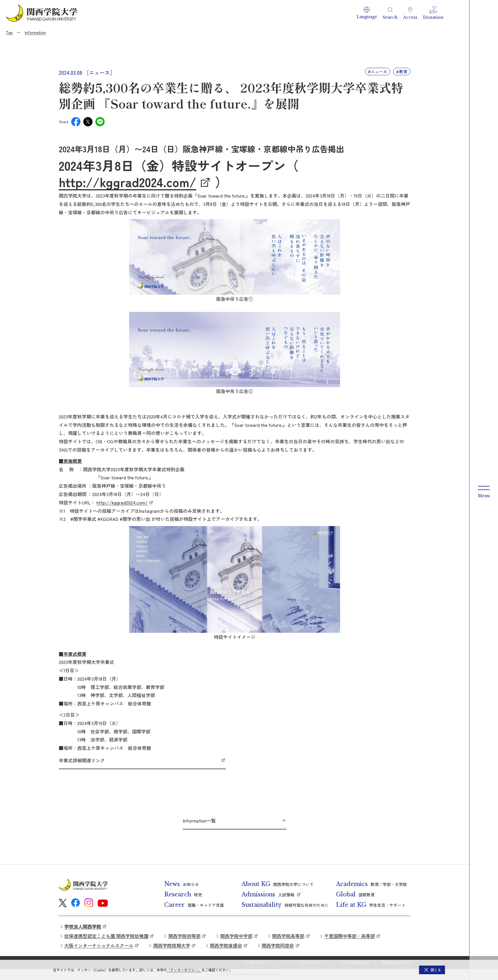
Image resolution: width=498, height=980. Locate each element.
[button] (366, 13)
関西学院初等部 (184, 935)
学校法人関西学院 (82, 926)
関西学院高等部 (288, 935)
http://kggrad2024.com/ (127, 181)
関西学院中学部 (236, 935)
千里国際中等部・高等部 (349, 935)
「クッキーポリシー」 (184, 969)
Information (35, 32)
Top (9, 32)
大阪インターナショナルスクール (98, 945)
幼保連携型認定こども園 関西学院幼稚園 (106, 935)
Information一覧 (199, 820)
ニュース (379, 71)
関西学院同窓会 (278, 945)
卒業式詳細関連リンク (82, 760)
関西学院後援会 (226, 945)
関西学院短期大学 (171, 945)
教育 (403, 71)
